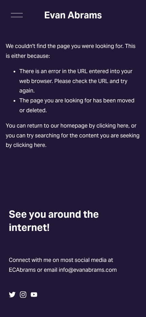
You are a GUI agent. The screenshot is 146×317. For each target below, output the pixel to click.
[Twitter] (12, 294)
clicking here (112, 125)
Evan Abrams (73, 15)
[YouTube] (34, 294)
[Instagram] (23, 294)
